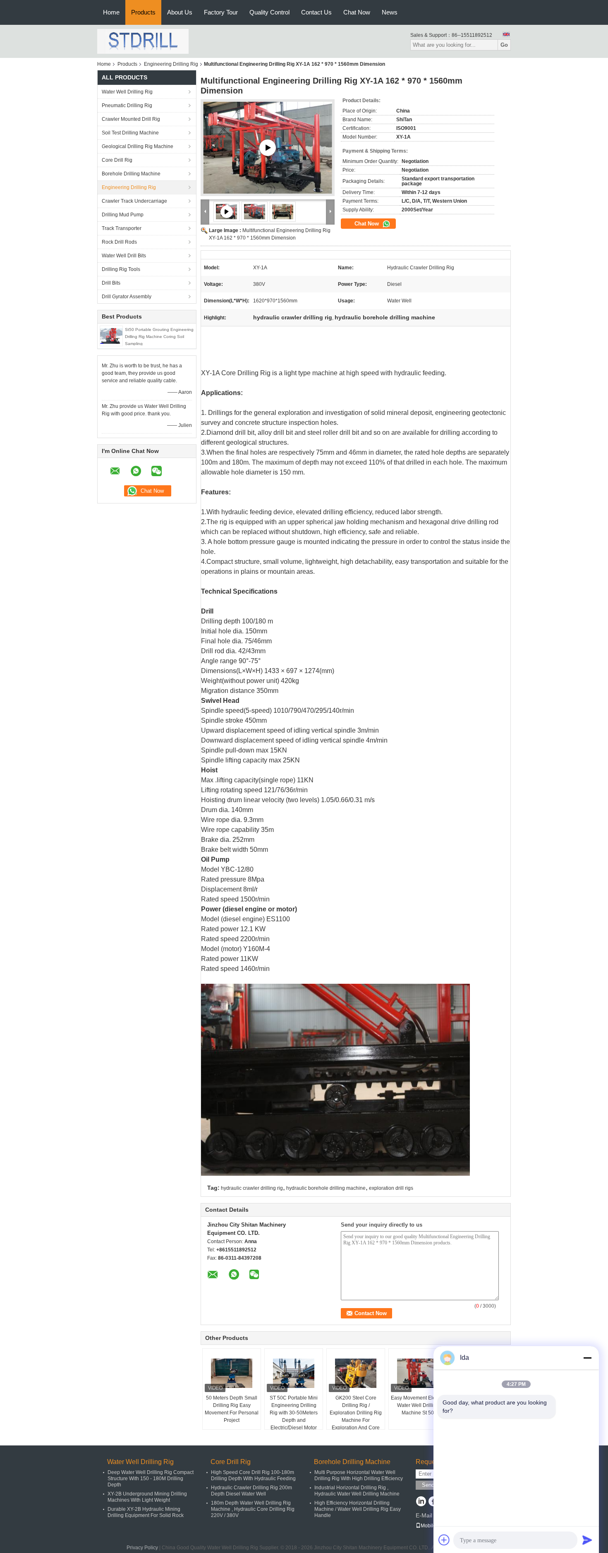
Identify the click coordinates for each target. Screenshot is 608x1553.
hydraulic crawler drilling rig (252, 1188)
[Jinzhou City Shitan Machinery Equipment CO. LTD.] (143, 41)
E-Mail (424, 1515)
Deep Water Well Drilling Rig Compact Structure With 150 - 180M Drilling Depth (151, 1478)
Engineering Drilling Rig (171, 64)
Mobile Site (433, 1526)
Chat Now (356, 12)
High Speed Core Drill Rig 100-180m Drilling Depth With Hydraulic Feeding (253, 1475)
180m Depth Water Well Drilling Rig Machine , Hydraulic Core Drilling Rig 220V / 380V (252, 1509)
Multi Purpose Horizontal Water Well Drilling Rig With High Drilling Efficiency (358, 1475)
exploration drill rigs (391, 1188)
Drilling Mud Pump (123, 215)
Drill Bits (111, 283)
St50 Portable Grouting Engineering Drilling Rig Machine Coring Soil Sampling (159, 336)
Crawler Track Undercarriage (134, 201)
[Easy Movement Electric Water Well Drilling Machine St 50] (418, 1373)
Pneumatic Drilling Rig (127, 105)
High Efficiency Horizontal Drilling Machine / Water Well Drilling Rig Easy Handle (357, 1509)
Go (504, 45)
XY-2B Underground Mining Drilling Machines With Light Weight (147, 1497)
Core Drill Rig (117, 160)
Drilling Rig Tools (121, 269)
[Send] (587, 1540)
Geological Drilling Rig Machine (137, 146)
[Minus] (587, 1358)
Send (428, 1485)
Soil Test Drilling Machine (130, 133)
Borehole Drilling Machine (131, 174)
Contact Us (316, 12)
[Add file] (444, 1540)
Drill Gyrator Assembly (126, 297)
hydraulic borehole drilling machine (326, 1188)
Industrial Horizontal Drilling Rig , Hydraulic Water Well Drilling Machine (357, 1491)
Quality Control (269, 12)
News (389, 12)
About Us (179, 12)
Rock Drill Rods (119, 242)
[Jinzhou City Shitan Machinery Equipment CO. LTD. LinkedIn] (421, 1502)
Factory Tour (221, 12)
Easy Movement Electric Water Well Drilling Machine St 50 (418, 1405)
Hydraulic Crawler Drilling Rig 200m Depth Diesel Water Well (251, 1491)
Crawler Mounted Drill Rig (131, 119)
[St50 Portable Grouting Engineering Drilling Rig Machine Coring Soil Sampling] (111, 335)
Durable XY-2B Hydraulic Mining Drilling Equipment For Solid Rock (146, 1512)
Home (111, 12)
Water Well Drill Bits (124, 256)
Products (143, 12)
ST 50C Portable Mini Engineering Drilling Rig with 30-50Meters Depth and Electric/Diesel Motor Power (294, 1416)
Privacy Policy (142, 1548)
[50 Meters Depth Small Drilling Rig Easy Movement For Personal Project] (232, 1373)
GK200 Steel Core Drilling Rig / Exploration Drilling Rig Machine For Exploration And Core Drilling (356, 1416)
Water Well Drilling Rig (127, 92)
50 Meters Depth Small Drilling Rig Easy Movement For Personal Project (232, 1409)
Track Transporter (121, 228)
